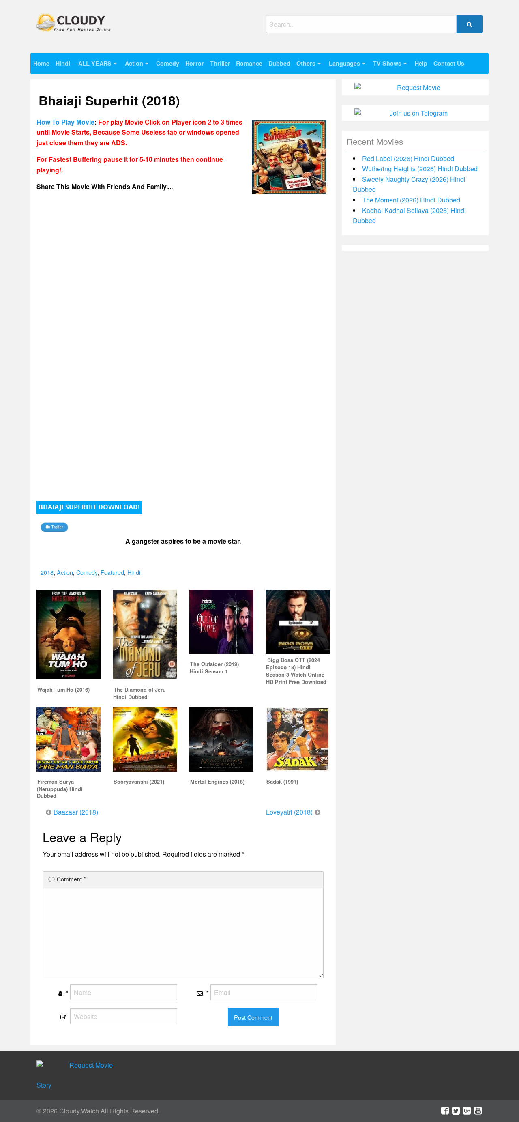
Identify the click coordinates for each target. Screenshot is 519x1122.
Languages (344, 63)
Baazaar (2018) (76, 812)
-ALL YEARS (94, 63)
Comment (71, 879)
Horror (194, 63)
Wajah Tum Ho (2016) (63, 689)
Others (305, 63)
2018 (47, 572)
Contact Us (448, 63)
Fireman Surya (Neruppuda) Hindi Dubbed (60, 789)
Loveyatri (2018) (289, 812)
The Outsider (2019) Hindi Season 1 (214, 667)
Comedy (167, 63)
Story (43, 1085)
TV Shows (387, 63)
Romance (249, 63)
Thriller (220, 63)
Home (41, 63)
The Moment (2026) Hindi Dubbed (411, 199)
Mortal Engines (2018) (217, 781)
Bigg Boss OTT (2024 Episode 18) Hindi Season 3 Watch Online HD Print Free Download (296, 671)
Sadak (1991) (282, 781)
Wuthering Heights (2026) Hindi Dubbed (420, 168)
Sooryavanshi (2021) (139, 781)
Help (421, 63)
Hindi (63, 63)
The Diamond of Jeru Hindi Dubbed (139, 693)
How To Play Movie (65, 122)
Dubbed (279, 63)
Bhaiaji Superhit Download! (89, 507)
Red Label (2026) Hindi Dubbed (408, 158)
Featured (112, 572)
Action (134, 63)
